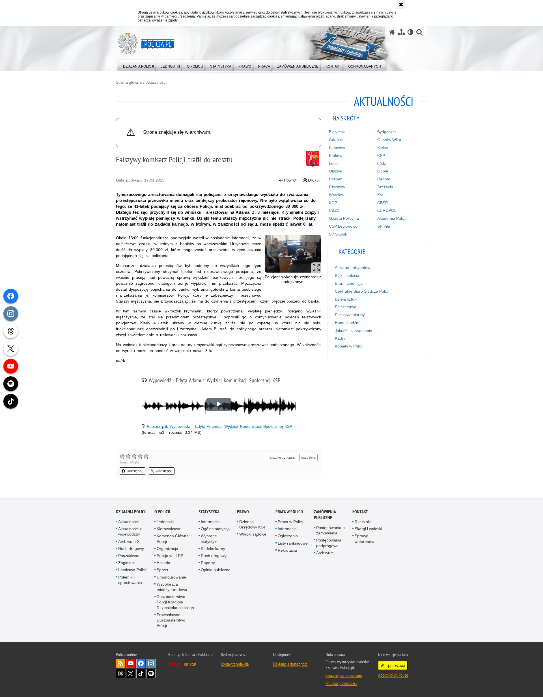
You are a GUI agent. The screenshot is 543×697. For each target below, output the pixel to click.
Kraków (335, 155)
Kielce (382, 147)
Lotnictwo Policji (132, 569)
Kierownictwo (168, 528)
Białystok (337, 132)
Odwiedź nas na (130, 663)
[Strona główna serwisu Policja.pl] (392, 32)
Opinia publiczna (215, 569)
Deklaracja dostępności (290, 664)
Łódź (381, 163)
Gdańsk (336, 139)
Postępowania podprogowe (328, 543)
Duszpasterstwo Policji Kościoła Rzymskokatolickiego (175, 602)
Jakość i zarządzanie (353, 330)
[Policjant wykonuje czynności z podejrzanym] (293, 254)
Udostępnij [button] (135, 471)
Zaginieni (126, 562)
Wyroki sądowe (252, 534)
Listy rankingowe (293, 543)
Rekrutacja (287, 550)
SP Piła (383, 226)
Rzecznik (363, 521)
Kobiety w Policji (349, 346)
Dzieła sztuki (346, 299)
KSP (381, 155)
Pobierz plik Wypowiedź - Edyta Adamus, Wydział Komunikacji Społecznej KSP (219, 426)
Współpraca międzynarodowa (172, 587)
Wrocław (336, 195)
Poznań (335, 179)
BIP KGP (190, 664)
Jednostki (165, 521)
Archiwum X (128, 541)
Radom (383, 179)
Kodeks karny (213, 548)
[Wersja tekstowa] (410, 32)
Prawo (243, 512)
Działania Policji (131, 512)
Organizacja (167, 548)
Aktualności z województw (130, 531)
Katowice (337, 147)
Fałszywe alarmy (350, 314)
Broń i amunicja (349, 283)
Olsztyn (335, 171)
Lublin (334, 163)
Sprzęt (162, 569)
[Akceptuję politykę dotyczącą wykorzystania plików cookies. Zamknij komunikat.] (401, 4)
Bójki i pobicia (347, 275)
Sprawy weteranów (364, 538)
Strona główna (129, 82)
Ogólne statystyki (216, 528)
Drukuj (314, 180)
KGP (333, 202)
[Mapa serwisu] (401, 32)
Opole (382, 171)
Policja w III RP (170, 555)
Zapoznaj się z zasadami (344, 675)
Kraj (380, 195)
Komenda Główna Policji (173, 538)
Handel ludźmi (347, 322)
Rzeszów (337, 187)
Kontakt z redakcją (235, 664)
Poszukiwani (129, 555)
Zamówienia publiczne (325, 515)
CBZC (334, 210)
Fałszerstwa (345, 307)
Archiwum (325, 553)
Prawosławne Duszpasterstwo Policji (171, 620)
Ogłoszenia (288, 536)
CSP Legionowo (343, 226)
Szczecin (385, 187)
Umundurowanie (171, 577)
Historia (163, 562)
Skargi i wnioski (368, 528)
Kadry (340, 338)
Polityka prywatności (341, 683)
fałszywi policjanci (282, 457)
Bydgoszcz (387, 132)
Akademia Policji (391, 218)
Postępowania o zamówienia (330, 530)
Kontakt (360, 512)
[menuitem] (138, 65)
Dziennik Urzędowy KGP (252, 524)
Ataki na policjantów (352, 267)
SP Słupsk (338, 234)
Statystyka (209, 512)
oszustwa (308, 457)
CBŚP (382, 202)
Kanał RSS (120, 663)
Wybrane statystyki (209, 538)
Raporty (208, 562)
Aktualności (156, 82)
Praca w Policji (289, 512)
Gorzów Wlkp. (389, 139)
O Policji (162, 512)
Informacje (210, 521)
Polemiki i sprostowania (130, 580)
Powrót (290, 180)
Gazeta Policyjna (344, 218)
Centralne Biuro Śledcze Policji (362, 291)
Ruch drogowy (131, 548)
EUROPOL (387, 210)
